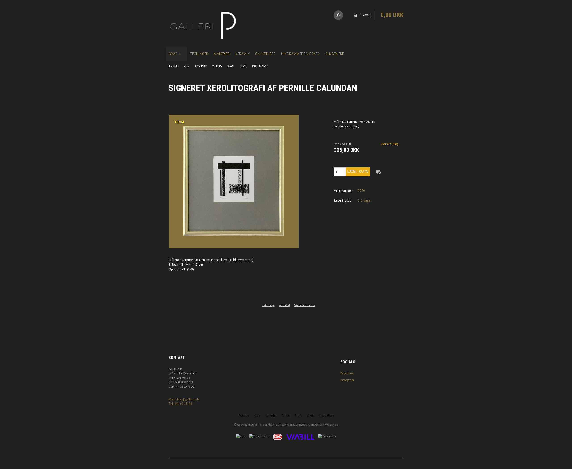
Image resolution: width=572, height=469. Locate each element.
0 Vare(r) (366, 15)
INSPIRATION (260, 66)
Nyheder (271, 415)
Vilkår (243, 66)
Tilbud (285, 415)
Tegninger (199, 54)
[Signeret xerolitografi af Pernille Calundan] (234, 181)
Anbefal (284, 305)
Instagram (347, 380)
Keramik (242, 54)
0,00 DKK (392, 15)
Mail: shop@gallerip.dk (184, 399)
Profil (230, 66)
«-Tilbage (268, 305)
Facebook (346, 373)
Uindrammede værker (300, 54)
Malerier (222, 54)
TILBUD (217, 66)
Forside (173, 66)
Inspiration (326, 415)
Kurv (186, 66)
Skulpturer (265, 54)
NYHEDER (201, 66)
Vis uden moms (304, 305)
